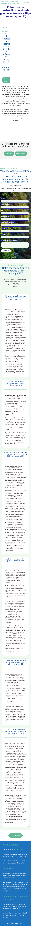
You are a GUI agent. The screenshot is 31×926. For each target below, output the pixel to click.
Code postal (4, 228)
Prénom (3, 198)
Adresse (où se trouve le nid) (8, 222)
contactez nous (19, 849)
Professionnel (20, 153)
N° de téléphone (5, 216)
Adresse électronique (6, 204)
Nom (2, 210)
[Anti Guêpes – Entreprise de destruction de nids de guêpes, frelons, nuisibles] (10, 2)
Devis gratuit (6, 80)
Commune (4, 234)
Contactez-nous (15, 835)
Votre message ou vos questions (9, 240)
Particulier (9, 153)
